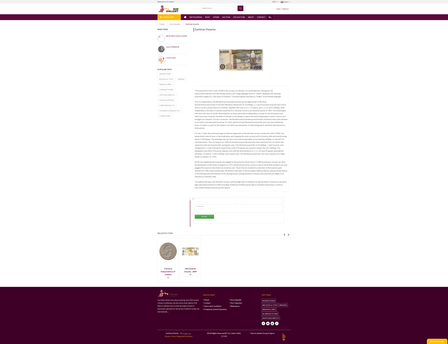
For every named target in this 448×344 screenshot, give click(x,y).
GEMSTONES (165, 74)
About (251, 17)
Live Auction (239, 17)
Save (205, 217)
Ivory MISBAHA (172, 47)
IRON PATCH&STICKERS (176, 36)
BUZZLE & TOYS (166, 79)
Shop (207, 17)
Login (278, 9)
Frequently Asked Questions (215, 309)
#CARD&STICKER (270, 314)
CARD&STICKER (166, 89)
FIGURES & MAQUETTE (169, 110)
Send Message (438, 341)
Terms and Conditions (212, 306)
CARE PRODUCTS (167, 105)
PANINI (181, 79)
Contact (261, 17)
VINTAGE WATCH (167, 95)
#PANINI (283, 305)
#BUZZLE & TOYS (269, 305)
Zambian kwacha (204, 29)
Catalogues (168, 17)
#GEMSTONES (268, 301)
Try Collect (170, 2)
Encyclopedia (195, 17)
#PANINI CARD (269, 309)
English (285, 2)
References (235, 306)
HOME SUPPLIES (166, 100)
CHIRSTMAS (164, 116)
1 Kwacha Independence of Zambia (168, 271)
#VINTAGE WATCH (270, 318)
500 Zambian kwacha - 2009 (190, 270)
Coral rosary (171, 58)
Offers (216, 17)
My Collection (236, 303)
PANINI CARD (165, 84)
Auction (226, 17)
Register (285, 9)
